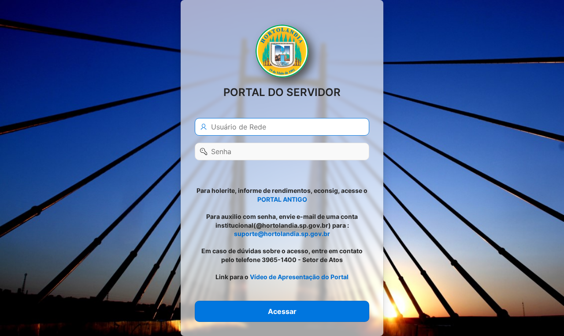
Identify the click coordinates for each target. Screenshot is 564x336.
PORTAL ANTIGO (282, 199)
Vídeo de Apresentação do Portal (299, 277)
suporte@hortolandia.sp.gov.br (282, 233)
